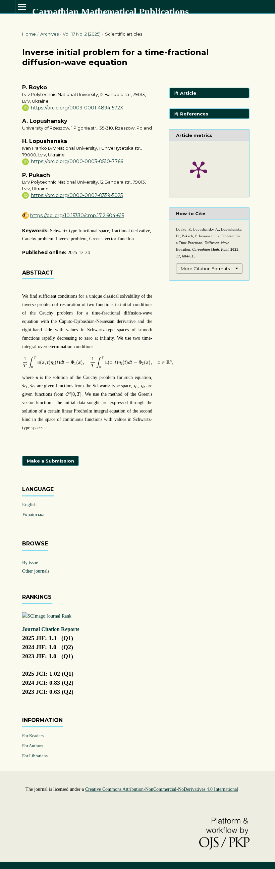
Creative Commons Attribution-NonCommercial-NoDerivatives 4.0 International (161, 789)
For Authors (32, 745)
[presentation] (97, 362)
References (193, 113)
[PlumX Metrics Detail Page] (198, 169)
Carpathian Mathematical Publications (110, 11)
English (29, 504)
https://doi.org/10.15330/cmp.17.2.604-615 (77, 215)
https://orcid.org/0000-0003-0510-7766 (77, 162)
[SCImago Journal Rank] (46, 616)
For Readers (33, 735)
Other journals (35, 571)
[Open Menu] (22, 6)
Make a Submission (50, 461)
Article (187, 93)
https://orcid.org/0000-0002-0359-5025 (77, 195)
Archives (49, 34)
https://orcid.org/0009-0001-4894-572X (77, 108)
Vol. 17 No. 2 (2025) (82, 34)
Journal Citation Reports (50, 629)
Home (29, 34)
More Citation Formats (205, 268)
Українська (33, 514)
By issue (30, 562)
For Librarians (35, 755)
